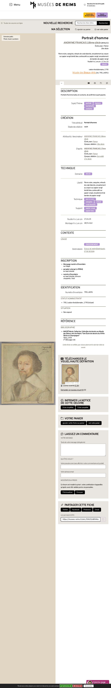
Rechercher (103, 23)
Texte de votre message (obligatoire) (73, 442)
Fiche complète (82, 408)
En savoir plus (91, 6)
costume (89, 109)
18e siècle (100, 144)
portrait (88, 103)
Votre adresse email (67, 472)
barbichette (90, 106)
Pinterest (87, 510)
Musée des (89, 15)
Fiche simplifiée (68, 408)
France (95, 142)
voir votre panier (102, 30)
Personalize (88, 686)
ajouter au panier (84, 30)
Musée (102, 15)
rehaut (98, 202)
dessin (104, 64)
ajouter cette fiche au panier (73, 423)
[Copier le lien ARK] (103, 519)
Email (97, 510)
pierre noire (90, 199)
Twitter (65, 510)
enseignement (92, 244)
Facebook (75, 510)
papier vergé (90, 208)
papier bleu (90, 211)
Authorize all (66, 686)
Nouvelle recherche (58, 23)
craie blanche (90, 205)
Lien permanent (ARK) (67, 515)
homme (98, 103)
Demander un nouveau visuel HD (72, 390)
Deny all (78, 686)
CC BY (77, 386)
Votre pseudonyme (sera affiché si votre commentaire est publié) (82, 463)
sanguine (89, 202)
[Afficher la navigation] (11, 5)
